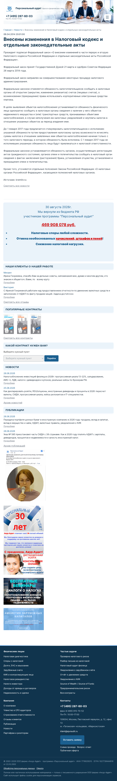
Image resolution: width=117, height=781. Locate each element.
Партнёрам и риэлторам (16, 733)
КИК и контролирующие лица (18, 674)
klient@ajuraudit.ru (69, 731)
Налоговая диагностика (16, 656)
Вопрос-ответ (84, 747)
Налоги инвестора (13, 684)
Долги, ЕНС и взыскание (16, 665)
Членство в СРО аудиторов (17, 710)
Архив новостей (13, 402)
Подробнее (9, 282)
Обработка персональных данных (19, 768)
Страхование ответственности (19, 715)
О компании (10, 705)
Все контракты (67, 693)
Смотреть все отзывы (16, 302)
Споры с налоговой (13, 661)
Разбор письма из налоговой (74, 661)
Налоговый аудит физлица (73, 665)
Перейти (51, 358)
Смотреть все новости (17, 185)
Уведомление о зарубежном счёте (77, 670)
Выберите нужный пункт (17, 351)
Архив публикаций (14, 445)
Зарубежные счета (13, 670)
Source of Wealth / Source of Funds (77, 684)
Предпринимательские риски (75, 688)
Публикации (10, 724)
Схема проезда (67, 747)
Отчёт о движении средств (74, 674)
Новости (18, 30)
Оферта (40, 768)
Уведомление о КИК (70, 679)
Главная (8, 30)
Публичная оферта (69, 750)
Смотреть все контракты (18, 338)
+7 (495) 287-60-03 (73, 706)
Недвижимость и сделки (16, 693)
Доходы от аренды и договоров (20, 688)
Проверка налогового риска (74, 656)
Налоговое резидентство (16, 679)
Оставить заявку (72, 739)
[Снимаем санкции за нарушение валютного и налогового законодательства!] (24, 629)
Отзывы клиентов (12, 719)
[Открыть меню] (107, 17)
